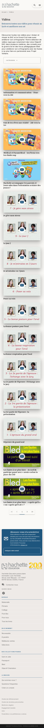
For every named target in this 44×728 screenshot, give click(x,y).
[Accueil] (11, 5)
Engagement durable (8, 708)
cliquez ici (24, 545)
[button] (12, 60)
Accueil (4, 12)
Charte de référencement (10, 699)
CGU (3, 711)
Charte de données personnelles (12, 702)
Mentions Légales (8, 705)
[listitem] (3, 593)
